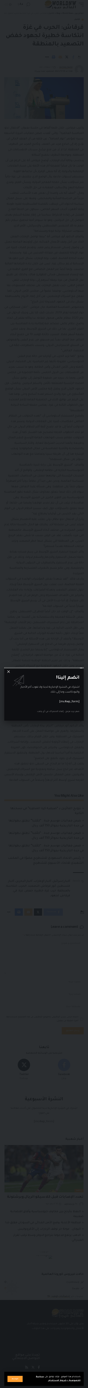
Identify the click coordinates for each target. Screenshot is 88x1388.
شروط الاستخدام (57, 1380)
